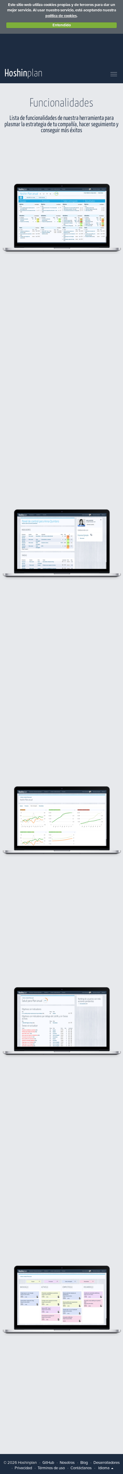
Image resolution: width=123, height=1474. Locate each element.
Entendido (62, 25)
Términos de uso (51, 1468)
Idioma (104, 1468)
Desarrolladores (106, 1462)
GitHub (48, 1462)
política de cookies (61, 15)
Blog (84, 1462)
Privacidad (23, 1468)
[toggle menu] (114, 74)
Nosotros (67, 1462)
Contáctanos (81, 1468)
